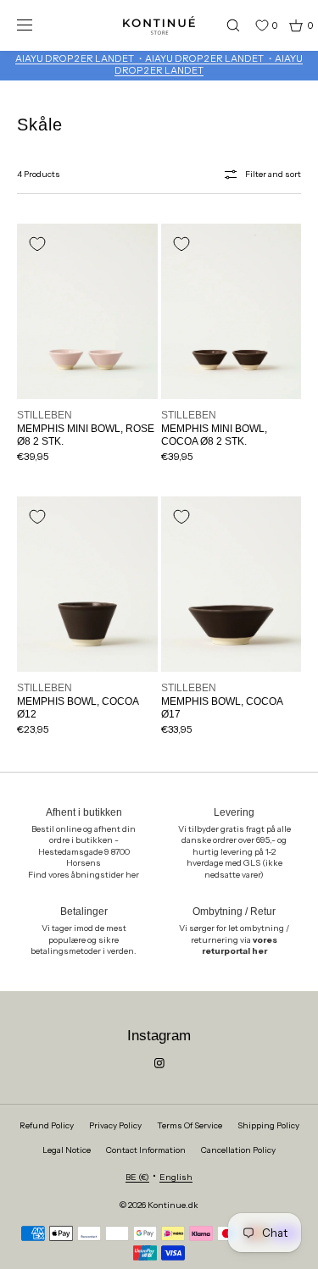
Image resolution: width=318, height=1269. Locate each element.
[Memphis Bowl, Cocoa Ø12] (87, 584)
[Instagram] (159, 1063)
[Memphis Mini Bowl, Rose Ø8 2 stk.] (87, 311)
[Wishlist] (249, 25)
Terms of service (189, 1125)
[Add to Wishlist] (37, 244)
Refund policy (47, 1125)
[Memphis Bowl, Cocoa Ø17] (231, 584)
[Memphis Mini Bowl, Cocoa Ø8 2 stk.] (231, 311)
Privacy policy (115, 1125)
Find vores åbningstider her (83, 874)
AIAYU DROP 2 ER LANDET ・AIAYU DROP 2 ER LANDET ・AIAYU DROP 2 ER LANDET (159, 64)
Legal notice (66, 1149)
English (175, 1177)
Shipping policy (268, 1125)
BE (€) (137, 1177)
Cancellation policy (238, 1149)
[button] (225, 25)
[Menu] (37, 25)
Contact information (146, 1149)
